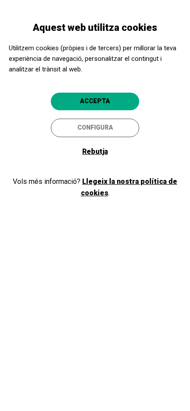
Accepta (95, 101)
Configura (95, 127)
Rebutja (95, 151)
